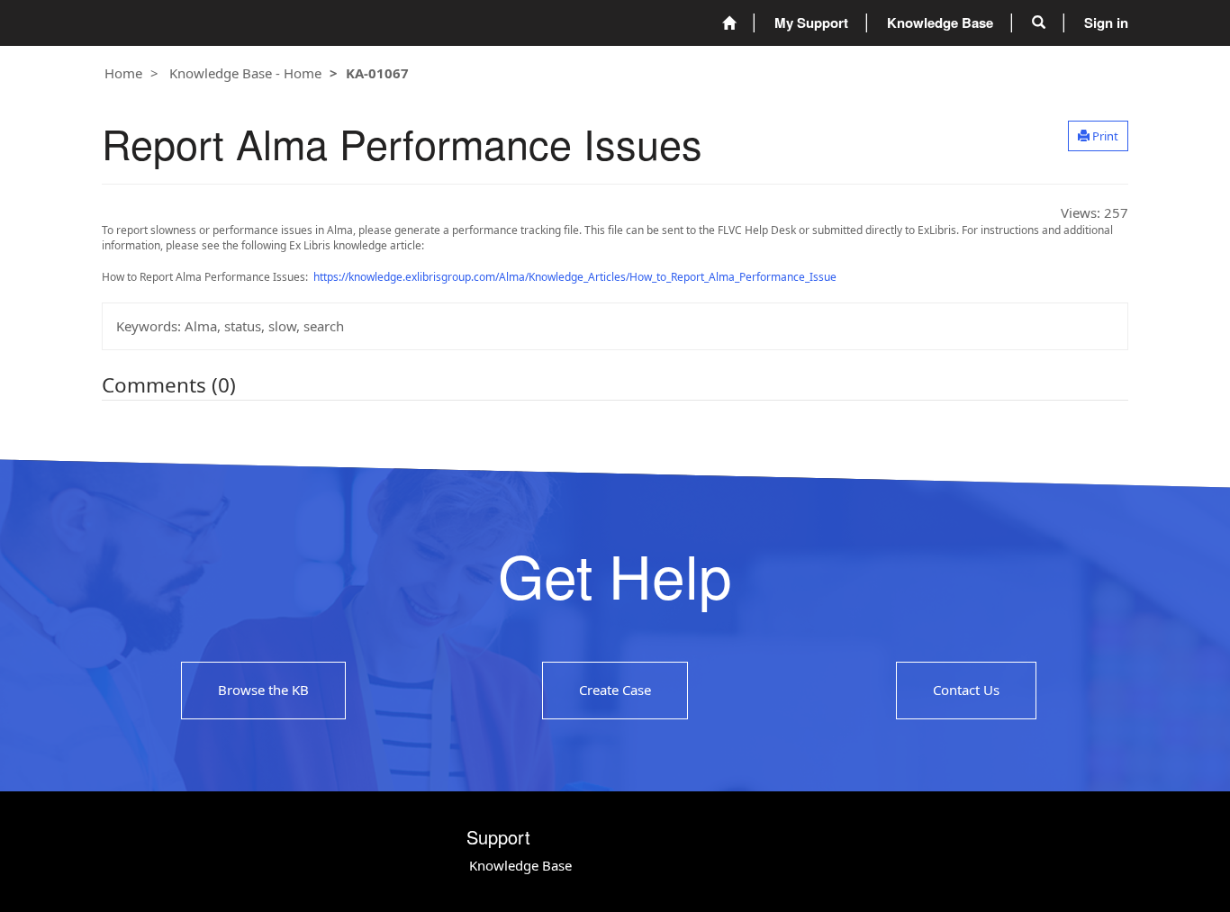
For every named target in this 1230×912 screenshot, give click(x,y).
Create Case (615, 691)
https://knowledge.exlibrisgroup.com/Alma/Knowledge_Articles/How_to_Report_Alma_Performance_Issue (575, 276)
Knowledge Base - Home (245, 73)
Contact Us (966, 691)
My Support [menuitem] (811, 22)
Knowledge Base (520, 865)
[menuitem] (729, 23)
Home (123, 73)
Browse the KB (263, 691)
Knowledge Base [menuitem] (940, 22)
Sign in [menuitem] (1106, 22)
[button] (1038, 22)
